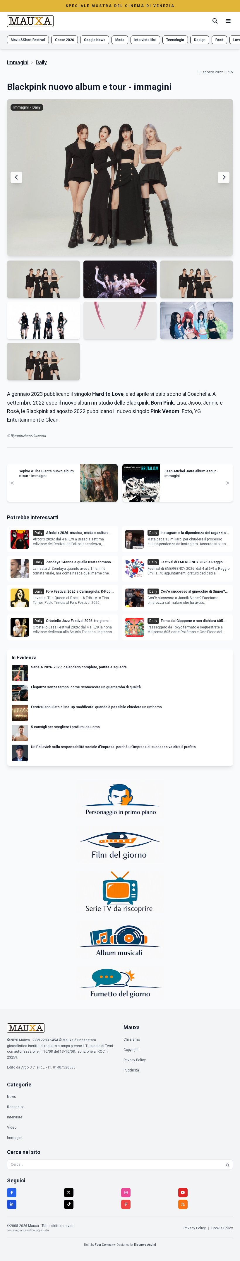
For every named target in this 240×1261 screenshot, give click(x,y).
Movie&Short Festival (28, 40)
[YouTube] (183, 1192)
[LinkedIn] (11, 1204)
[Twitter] (68, 1192)
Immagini (17, 62)
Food (219, 40)
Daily (41, 62)
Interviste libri (145, 40)
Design (199, 40)
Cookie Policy (222, 1228)
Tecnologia (175, 40)
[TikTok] (68, 1204)
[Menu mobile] (228, 21)
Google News (94, 40)
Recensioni (16, 1107)
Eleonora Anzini (145, 1244)
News (11, 1097)
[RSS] (183, 1204)
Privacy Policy (135, 1060)
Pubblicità (131, 1070)
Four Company (105, 1244)
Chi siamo (132, 1039)
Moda (119, 40)
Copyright (131, 1050)
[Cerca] (215, 21)
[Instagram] (126, 1192)
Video (11, 1127)
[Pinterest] (126, 1204)
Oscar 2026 (64, 40)
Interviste (14, 1117)
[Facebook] (11, 1192)
